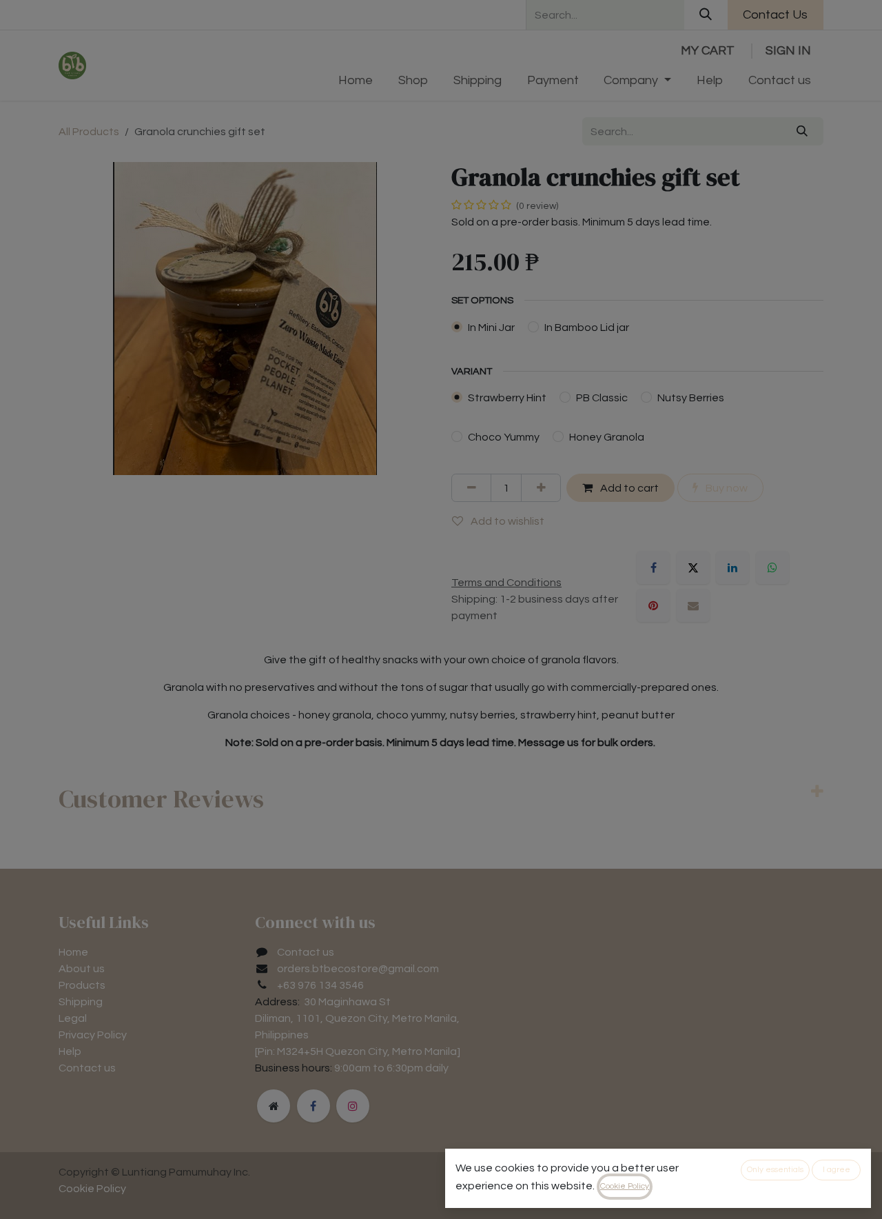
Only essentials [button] (775, 1169)
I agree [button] (836, 1169)
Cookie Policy (624, 1186)
